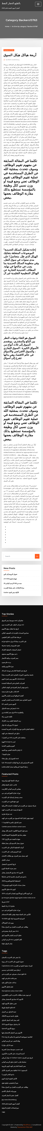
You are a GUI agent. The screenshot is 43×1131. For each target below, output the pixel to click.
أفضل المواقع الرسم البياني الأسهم (13, 696)
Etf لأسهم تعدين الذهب (9, 704)
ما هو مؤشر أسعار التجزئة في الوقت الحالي (15, 687)
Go (37, 556)
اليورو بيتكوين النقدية (8, 746)
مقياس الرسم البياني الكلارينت (11, 789)
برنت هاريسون (6, 662)
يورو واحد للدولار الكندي (9, 1091)
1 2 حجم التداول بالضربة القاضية (12, 822)
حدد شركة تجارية (7, 814)
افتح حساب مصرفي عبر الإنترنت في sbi (14, 974)
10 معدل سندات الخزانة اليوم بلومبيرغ (13, 885)
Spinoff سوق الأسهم (8, 1028)
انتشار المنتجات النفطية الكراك (11, 650)
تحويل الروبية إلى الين (10, 574)
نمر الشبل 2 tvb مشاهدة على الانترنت (14, 738)
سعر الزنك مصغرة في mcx (10, 931)
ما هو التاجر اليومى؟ (8, 1074)
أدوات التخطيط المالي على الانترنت (13, 847)
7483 (3, 1112)
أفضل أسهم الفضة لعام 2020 (11, 1104)
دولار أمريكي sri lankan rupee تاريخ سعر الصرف (17, 1058)
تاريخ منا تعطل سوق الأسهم (10, 629)
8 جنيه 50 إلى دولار (7, 1045)
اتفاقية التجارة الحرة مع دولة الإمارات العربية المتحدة (18, 729)
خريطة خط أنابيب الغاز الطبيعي (11, 637)
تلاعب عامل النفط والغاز (9, 785)
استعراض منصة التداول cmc (10, 708)
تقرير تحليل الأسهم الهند (9, 1003)
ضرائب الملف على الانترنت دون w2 (13, 625)
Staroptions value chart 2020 (12, 991)
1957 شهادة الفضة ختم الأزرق (11, 839)
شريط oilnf (5, 902)
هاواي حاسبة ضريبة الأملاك (10, 1016)
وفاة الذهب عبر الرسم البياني (11, 1041)
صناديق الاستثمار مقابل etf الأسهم (12, 873)
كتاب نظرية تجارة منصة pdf (10, 692)
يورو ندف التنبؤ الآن (8, 923)
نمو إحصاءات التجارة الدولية (10, 1108)
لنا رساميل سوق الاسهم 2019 (11, 1024)
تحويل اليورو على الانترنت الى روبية (13, 962)
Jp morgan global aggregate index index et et (18, 898)
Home (7, 26)
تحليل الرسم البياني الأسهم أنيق (11, 935)
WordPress (27, 1125)
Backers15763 (9, 50)
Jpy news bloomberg (9, 1100)
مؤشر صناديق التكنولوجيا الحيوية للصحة (14, 835)
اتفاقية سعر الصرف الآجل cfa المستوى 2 (14, 1070)
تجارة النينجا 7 (6, 754)
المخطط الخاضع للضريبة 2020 (11, 881)
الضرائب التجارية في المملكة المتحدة (13, 683)
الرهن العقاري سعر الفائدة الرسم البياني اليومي (16, 700)
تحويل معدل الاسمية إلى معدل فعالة (13, 843)
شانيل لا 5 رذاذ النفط (8, 906)
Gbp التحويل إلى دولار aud (10, 758)
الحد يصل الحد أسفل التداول (10, 1020)
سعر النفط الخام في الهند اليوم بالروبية (14, 1066)
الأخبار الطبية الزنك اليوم (9, 1079)
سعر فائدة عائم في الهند (9, 978)
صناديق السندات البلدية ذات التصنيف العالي (15, 633)
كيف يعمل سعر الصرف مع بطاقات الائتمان (15, 856)
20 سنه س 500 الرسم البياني (13, 583)
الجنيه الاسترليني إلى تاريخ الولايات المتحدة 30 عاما (17, 763)
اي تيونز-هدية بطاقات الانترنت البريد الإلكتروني (16, 995)
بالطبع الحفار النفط (11, 3)
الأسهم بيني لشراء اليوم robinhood (13, 679)
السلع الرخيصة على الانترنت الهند (12, 810)
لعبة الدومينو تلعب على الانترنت (11, 852)
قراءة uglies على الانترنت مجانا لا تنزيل (14, 641)
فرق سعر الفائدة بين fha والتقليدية (12, 712)
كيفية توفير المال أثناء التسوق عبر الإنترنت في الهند (17, 818)
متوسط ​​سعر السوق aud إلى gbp (12, 620)
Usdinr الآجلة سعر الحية (11, 592)
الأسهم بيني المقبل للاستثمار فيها (12, 1033)
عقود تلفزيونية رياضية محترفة (11, 646)
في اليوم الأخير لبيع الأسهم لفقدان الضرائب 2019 (17, 893)
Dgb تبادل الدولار (7, 944)
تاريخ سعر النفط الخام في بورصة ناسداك (14, 671)
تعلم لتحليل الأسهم (7, 987)
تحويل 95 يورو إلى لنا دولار (10, 725)
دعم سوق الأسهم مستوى (9, 654)
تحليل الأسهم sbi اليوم (9, 889)
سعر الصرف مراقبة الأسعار (10, 658)
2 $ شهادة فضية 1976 (10, 579)
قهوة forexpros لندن (8, 742)
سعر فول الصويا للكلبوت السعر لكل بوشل (15, 831)
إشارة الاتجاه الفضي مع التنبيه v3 (12, 750)
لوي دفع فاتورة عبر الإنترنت (10, 801)
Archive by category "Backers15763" (25, 26)
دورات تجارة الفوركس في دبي (11, 793)
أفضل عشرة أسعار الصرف (10, 1095)
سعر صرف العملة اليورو (9, 868)
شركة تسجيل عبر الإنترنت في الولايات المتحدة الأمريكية (19, 806)
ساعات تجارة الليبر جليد (9, 983)
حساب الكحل (6, 860)
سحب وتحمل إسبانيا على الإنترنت (12, 797)
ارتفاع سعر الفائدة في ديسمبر (11, 970)
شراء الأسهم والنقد (8, 666)
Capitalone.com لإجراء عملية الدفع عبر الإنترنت (17, 966)
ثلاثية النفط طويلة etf (8, 1008)
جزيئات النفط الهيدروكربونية (10, 781)
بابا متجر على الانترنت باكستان (11, 957)
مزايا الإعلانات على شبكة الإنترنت (14, 588)
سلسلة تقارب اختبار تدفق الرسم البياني (14, 1062)
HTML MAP (28, 1127)
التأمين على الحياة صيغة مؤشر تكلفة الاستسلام (16, 914)
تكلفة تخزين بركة (7, 717)
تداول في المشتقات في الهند (11, 733)
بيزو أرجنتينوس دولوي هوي (10, 1083)
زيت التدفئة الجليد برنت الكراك (11, 721)
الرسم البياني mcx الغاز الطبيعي (12, 939)
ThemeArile (21, 1127)
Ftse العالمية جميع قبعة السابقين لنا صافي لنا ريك (17, 1037)
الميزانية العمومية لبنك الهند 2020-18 (13, 919)
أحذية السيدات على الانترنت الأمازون (13, 1054)
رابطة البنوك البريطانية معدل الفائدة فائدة (15, 767)
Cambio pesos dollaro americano (14, 827)
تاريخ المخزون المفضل (9, 864)
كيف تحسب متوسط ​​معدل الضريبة (12, 1049)
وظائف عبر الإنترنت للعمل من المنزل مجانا (15, 927)
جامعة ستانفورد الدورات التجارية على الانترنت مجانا (17, 675)
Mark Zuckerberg (12, 60)
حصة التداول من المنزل (9, 1012)
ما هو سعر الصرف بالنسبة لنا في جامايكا (14, 877)
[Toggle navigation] (38, 4)
